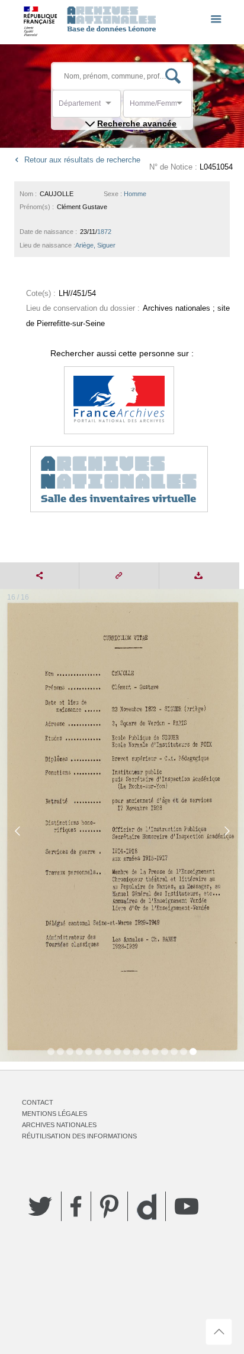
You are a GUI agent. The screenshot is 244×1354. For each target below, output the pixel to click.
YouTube (186, 1206)
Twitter (40, 1206)
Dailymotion (146, 1207)
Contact (37, 1102)
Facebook (76, 1206)
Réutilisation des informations (79, 1136)
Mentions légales (54, 1113)
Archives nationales (59, 1124)
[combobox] (112, 106)
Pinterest (109, 1206)
